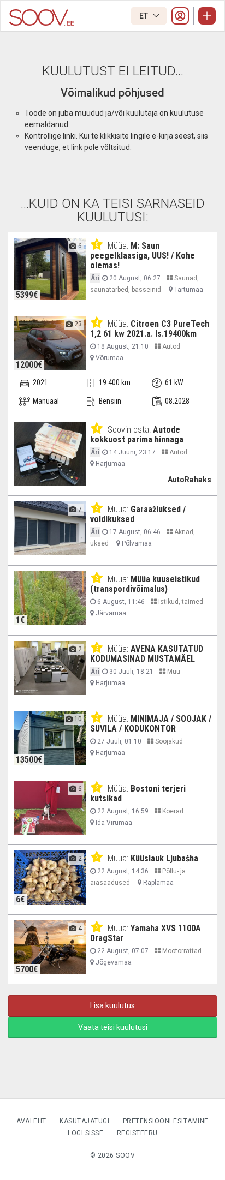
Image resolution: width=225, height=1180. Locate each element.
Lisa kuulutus (112, 1005)
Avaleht (31, 1121)
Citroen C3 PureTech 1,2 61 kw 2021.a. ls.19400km (149, 329)
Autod (170, 346)
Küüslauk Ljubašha (164, 858)
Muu (172, 671)
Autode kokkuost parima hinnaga (136, 434)
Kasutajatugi (84, 1121)
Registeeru (137, 1133)
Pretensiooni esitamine (166, 1121)
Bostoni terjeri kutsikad (138, 793)
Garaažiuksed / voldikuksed (138, 514)
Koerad (172, 811)
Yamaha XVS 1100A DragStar (145, 933)
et (144, 15)
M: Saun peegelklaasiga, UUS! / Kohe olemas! (142, 256)
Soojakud (168, 741)
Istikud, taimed (180, 602)
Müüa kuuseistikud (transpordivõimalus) (145, 584)
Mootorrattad (181, 951)
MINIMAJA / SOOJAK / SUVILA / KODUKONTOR (150, 724)
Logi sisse (85, 1133)
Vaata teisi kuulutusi (112, 1027)
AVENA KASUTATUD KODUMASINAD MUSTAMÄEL (146, 654)
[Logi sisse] (180, 16)
